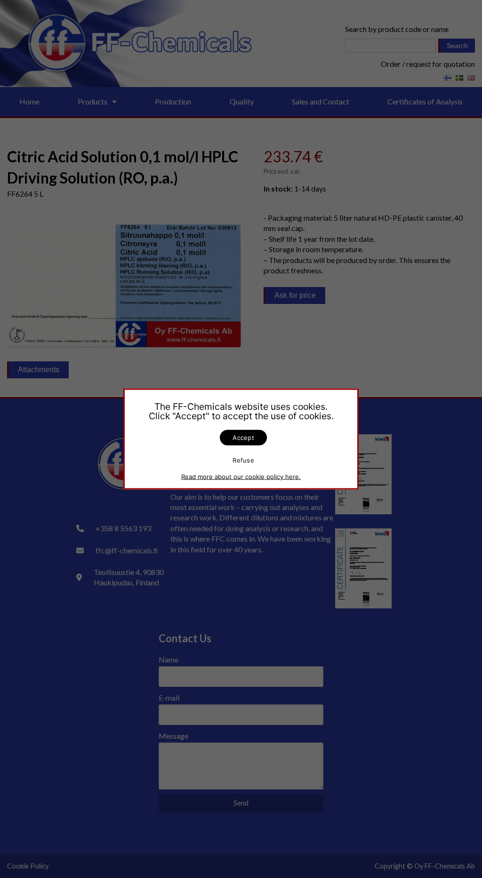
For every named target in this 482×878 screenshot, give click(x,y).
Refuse (243, 459)
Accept (243, 437)
